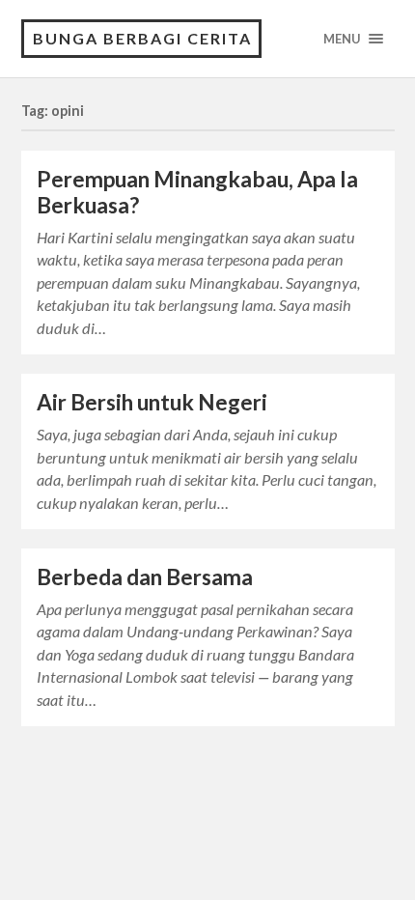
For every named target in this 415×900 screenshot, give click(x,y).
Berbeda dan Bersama (145, 577)
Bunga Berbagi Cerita (142, 38)
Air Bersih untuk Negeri (152, 402)
